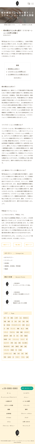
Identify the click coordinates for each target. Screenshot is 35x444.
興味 (27, 321)
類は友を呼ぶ (7, 346)
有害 (21, 335)
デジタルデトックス (16, 325)
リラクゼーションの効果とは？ (17, 72)
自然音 (9, 357)
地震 (5, 321)
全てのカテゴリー (9, 257)
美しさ (27, 325)
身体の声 (6, 335)
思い (18, 335)
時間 (27, 328)
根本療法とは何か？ (14, 69)
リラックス (6, 350)
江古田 (20, 350)
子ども (22, 357)
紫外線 (8, 325)
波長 (16, 343)
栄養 (25, 346)
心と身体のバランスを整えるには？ (18, 74)
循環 (11, 335)
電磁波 (6, 269)
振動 (9, 321)
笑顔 (5, 357)
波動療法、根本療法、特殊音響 (12, 266)
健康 (21, 346)
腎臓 (18, 328)
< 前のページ (6, 244)
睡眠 (21, 332)
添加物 (12, 350)
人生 (20, 318)
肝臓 (18, 332)
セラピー (18, 357)
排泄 (23, 325)
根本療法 (6, 263)
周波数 (5, 339)
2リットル (13, 328)
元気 (19, 353)
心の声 (16, 318)
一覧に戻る (17, 244)
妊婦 (27, 357)
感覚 (20, 343)
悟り (5, 318)
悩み (22, 353)
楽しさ (22, 328)
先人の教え (24, 343)
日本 (16, 321)
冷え (10, 339)
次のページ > (29, 244)
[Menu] (32, 3)
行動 (23, 321)
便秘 (26, 353)
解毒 (12, 318)
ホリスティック (8, 260)
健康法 (17, 346)
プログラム (12, 332)
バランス (6, 332)
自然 (20, 321)
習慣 (8, 328)
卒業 (12, 343)
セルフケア (6, 343)
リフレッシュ (16, 339)
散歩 (13, 346)
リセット (22, 339)
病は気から (25, 318)
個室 (15, 353)
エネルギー (26, 332)
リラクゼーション (8, 353)
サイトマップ (26, 426)
